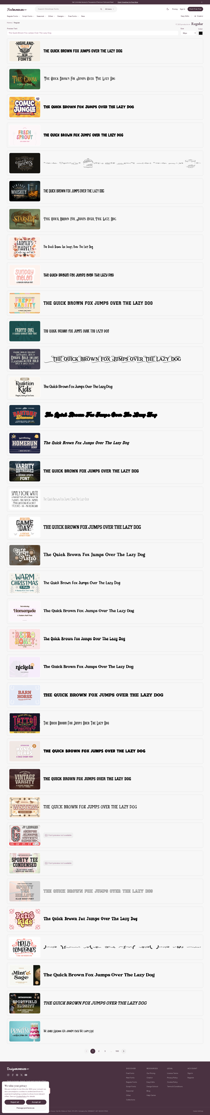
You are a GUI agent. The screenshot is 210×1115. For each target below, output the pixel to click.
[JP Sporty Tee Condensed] (24, 863)
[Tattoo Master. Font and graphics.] (24, 723)
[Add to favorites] (37, 44)
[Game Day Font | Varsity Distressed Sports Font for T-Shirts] (24, 527)
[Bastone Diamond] (24, 415)
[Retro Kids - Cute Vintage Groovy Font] (24, 919)
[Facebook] (12, 1075)
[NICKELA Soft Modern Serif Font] (24, 667)
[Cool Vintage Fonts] (24, 359)
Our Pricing (151, 1073)
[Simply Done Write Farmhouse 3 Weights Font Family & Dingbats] (24, 499)
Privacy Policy (172, 1078)
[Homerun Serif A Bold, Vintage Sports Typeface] (24, 443)
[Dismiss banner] (201, 2)
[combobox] (68, 9)
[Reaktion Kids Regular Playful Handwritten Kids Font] (24, 387)
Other (128, 1095)
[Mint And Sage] (24, 975)
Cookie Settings (198, 1111)
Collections (130, 1100)
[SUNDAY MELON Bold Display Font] (24, 275)
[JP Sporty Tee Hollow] (24, 891)
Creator (150, 1078)
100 (117, 1051)
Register (191, 1078)
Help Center (151, 1095)
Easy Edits (151, 1082)
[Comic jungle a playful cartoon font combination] (24, 107)
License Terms (172, 1073)
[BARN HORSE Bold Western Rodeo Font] (24, 695)
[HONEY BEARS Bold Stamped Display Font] (24, 751)
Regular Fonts (131, 1082)
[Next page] (123, 1051)
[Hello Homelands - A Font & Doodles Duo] (24, 947)
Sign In (182, 9)
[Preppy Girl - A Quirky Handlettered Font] (24, 331)
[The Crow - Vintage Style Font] (24, 79)
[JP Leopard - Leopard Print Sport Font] (24, 835)
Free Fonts (130, 1073)
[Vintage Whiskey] (24, 191)
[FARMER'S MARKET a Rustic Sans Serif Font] (24, 247)
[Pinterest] (17, 1075)
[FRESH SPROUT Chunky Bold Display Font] (24, 135)
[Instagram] (8, 1075)
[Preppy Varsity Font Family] (24, 303)
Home (9, 23)
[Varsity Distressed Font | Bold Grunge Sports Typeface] (24, 471)
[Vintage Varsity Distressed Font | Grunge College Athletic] (24, 779)
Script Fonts (131, 1086)
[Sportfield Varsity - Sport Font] (24, 1003)
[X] (21, 1075)
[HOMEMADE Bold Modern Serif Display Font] (24, 611)
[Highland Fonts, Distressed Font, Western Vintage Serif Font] (24, 51)
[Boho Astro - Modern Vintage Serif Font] (24, 555)
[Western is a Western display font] (24, 807)
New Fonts (130, 1078)
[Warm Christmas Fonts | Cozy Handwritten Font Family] (24, 583)
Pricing (175, 9)
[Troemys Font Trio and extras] (24, 163)
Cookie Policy (172, 1082)
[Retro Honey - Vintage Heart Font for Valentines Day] (24, 639)
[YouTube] (26, 1075)
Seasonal (129, 1091)
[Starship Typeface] (24, 219)
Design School (152, 1086)
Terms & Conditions (175, 1086)
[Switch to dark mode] (168, 9)
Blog (148, 1091)
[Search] (101, 9)
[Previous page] (86, 1051)
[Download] (32, 44)
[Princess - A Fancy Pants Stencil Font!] (24, 1031)
